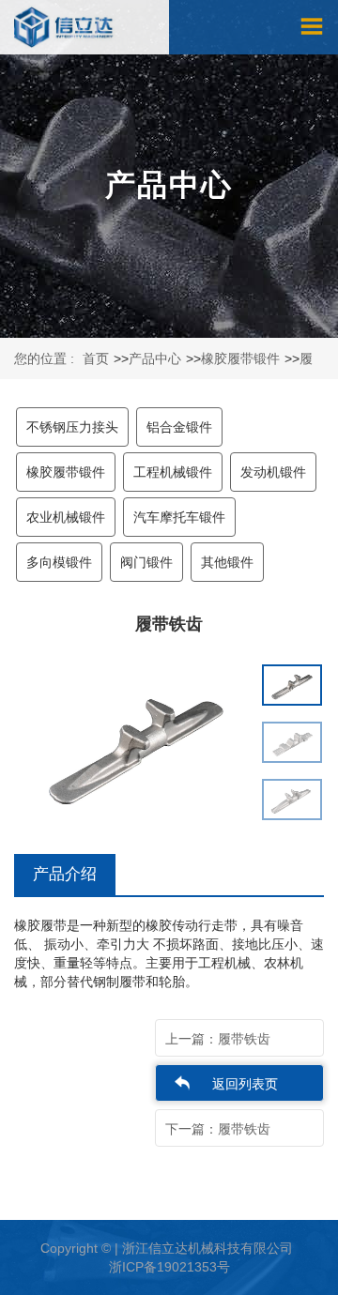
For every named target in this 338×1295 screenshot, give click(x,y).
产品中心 (155, 358)
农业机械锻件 (65, 517)
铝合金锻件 (179, 426)
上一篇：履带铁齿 (217, 1038)
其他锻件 (227, 562)
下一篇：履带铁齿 (217, 1128)
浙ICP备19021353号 (169, 1266)
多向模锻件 (59, 562)
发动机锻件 (273, 472)
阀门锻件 (146, 562)
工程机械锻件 (172, 472)
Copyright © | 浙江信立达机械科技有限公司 (166, 1248)
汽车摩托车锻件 (179, 517)
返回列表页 (245, 1083)
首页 (96, 358)
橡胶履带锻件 (240, 358)
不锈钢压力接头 (72, 426)
